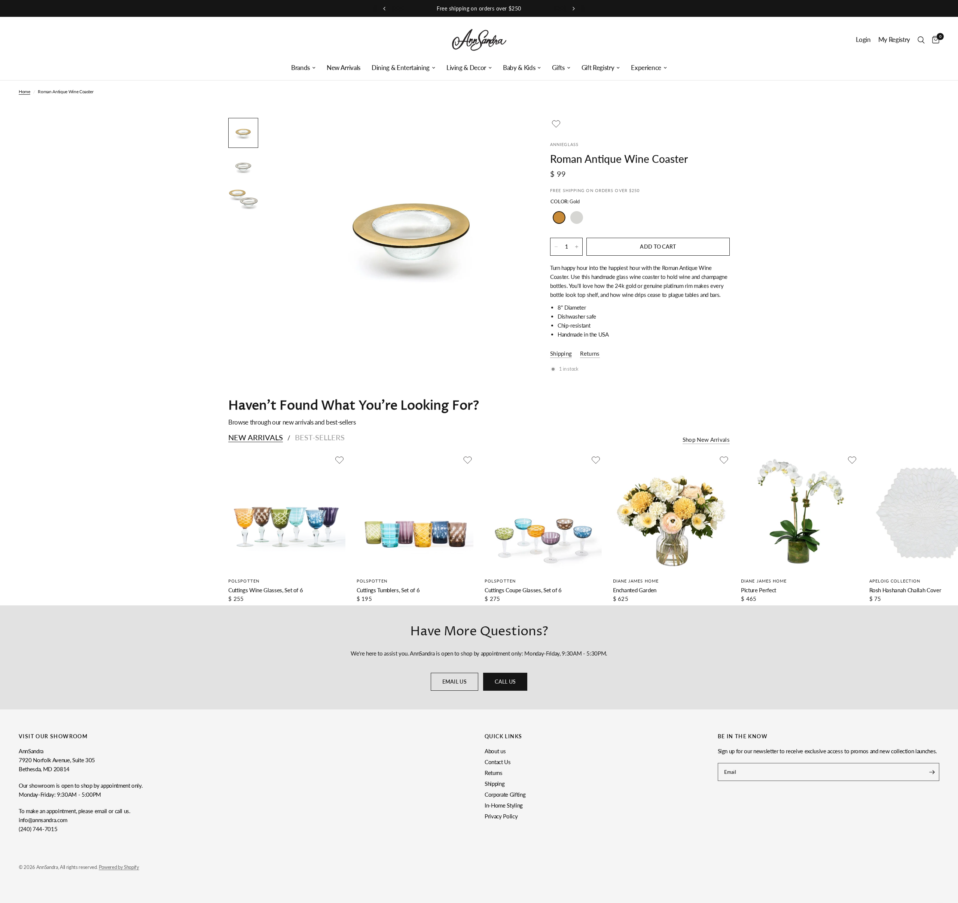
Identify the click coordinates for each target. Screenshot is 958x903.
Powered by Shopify (119, 867)
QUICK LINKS (503, 736)
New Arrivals (343, 68)
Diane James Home (636, 580)
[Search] (921, 40)
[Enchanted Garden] (671, 512)
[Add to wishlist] (556, 124)
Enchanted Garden (635, 590)
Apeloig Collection (895, 580)
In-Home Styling (504, 805)
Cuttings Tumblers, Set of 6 (388, 590)
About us (495, 751)
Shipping (494, 783)
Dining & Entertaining (401, 68)
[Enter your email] (931, 772)
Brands (300, 68)
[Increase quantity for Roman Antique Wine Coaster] (576, 246)
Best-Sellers (320, 437)
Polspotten (243, 580)
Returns (494, 772)
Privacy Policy (501, 816)
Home (24, 91)
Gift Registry (598, 68)
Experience (646, 68)
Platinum (577, 217)
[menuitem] (303, 67)
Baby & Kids (519, 68)
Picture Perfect (758, 590)
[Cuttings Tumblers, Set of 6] (415, 512)
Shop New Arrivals (706, 440)
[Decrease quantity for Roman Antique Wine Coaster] (556, 246)
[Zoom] (512, 134)
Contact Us (498, 761)
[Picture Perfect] (799, 512)
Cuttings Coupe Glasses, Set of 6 (523, 590)
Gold (559, 217)
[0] (933, 40)
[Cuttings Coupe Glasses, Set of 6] (543, 512)
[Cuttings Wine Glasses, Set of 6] (286, 512)
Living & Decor (466, 68)
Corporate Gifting (505, 794)
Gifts (558, 68)
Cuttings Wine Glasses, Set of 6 (265, 590)
